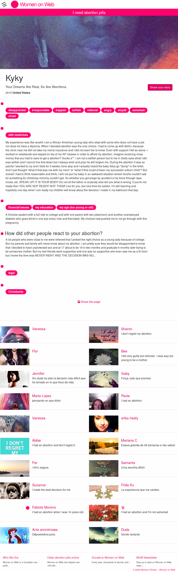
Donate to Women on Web (108, 557)
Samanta (128, 462)
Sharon (126, 328)
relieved (92, 110)
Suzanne (39, 484)
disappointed (17, 110)
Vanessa (38, 328)
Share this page (90, 302)
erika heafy (129, 417)
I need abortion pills (89, 12)
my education (44, 207)
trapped (61, 110)
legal (11, 273)
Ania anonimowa (45, 529)
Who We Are (10, 557)
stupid (122, 110)
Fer (34, 462)
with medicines (18, 135)
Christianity (15, 292)
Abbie (36, 440)
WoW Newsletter (146, 557)
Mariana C (129, 440)
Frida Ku (127, 484)
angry (108, 110)
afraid (12, 116)
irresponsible (40, 110)
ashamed (138, 110)
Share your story (160, 87)
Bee (124, 351)
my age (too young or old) (76, 207)
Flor (35, 351)
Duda (125, 529)
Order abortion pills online (63, 557)
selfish (76, 110)
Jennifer (38, 373)
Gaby (125, 373)
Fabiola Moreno (44, 507)
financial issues (18, 207)
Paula (125, 395)
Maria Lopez (41, 395)
